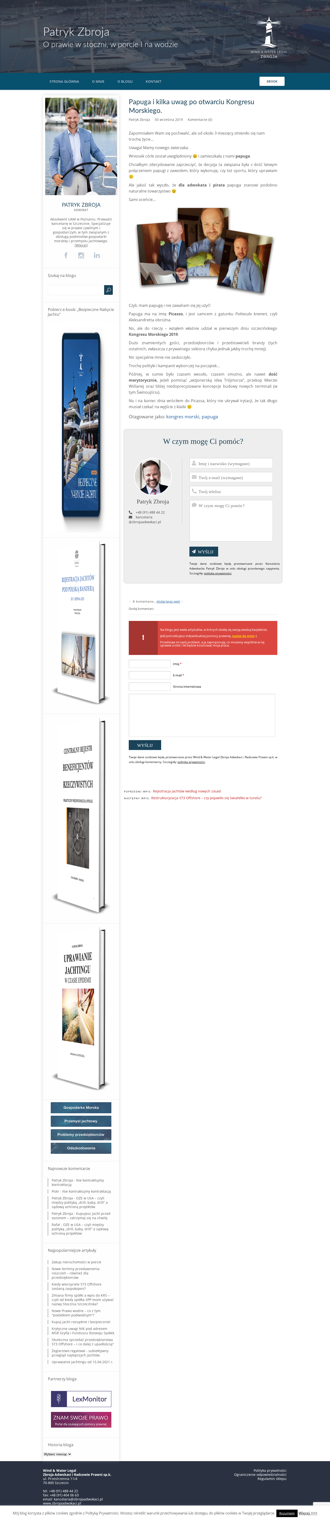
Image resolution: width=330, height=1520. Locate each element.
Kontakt (153, 81)
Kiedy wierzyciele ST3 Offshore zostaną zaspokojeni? (76, 1286)
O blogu (125, 81)
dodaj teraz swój (168, 601)
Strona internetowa (187, 686)
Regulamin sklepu (272, 1478)
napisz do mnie (243, 636)
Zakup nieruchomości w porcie (76, 1262)
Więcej (81, 245)
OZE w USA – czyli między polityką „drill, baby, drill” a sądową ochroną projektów (80, 1202)
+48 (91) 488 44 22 (150, 512)
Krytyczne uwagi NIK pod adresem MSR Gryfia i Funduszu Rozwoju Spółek (83, 1330)
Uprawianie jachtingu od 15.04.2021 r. (82, 1362)
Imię (177, 664)
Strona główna (64, 81)
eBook (272, 81)
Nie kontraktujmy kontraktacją (78, 1182)
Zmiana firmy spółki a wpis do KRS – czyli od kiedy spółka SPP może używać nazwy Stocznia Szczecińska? (83, 1299)
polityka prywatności (217, 573)
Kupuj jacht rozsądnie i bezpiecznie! (81, 1322)
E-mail (178, 675)
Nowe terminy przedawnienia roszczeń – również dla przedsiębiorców (76, 1273)
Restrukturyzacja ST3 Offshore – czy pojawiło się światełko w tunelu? (206, 798)
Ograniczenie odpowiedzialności (260, 1474)
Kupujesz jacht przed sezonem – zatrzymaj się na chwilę (81, 1215)
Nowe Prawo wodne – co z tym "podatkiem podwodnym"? (76, 1312)
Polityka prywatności (270, 1470)
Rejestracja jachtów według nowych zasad (187, 791)
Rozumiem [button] (287, 1513)
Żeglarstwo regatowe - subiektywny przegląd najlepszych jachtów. (80, 1352)
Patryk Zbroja (76, 32)
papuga (210, 416)
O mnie (98, 81)
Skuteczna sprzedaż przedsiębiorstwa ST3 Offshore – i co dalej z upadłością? (83, 1341)
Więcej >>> (308, 1513)
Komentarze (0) (200, 119)
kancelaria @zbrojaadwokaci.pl (145, 519)
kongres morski (182, 416)
